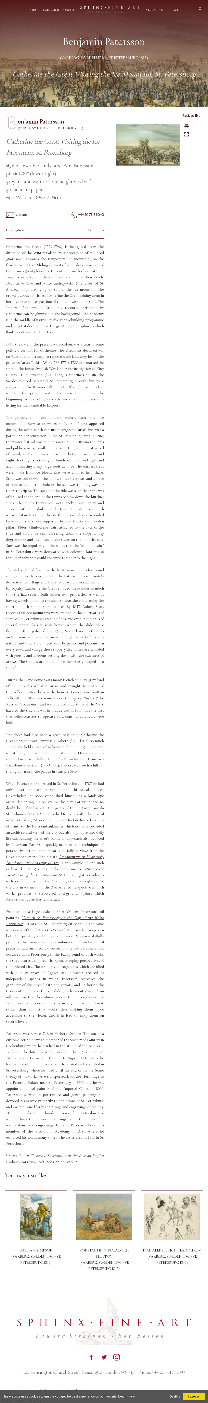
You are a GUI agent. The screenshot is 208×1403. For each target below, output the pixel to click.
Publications (153, 10)
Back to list (191, 115)
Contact (172, 10)
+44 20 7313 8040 (91, 215)
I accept (193, 1396)
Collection (51, 10)
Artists (34, 10)
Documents (95, 230)
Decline (175, 1396)
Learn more (126, 1396)
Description (15, 230)
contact (21, 215)
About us (68, 10)
